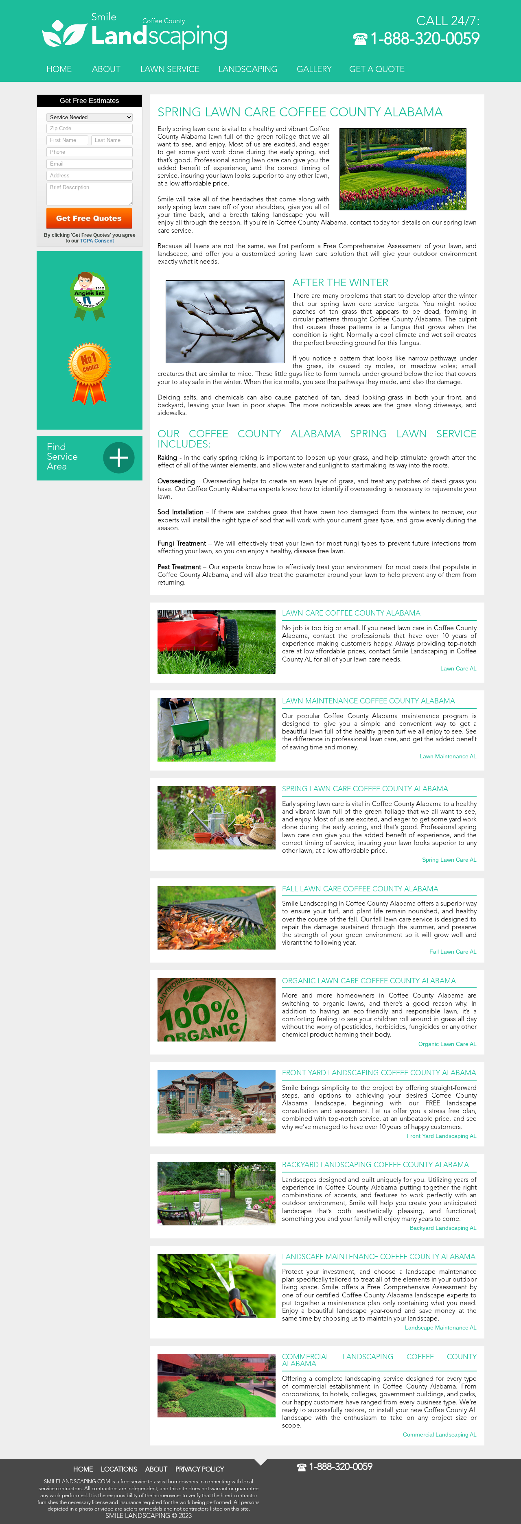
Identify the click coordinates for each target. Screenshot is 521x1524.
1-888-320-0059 (425, 40)
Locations (119, 1470)
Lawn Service (169, 70)
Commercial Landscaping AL (440, 1435)
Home (59, 70)
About (106, 70)
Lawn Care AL (458, 669)
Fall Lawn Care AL (453, 952)
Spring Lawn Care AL (449, 860)
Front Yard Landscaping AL (442, 1136)
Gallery (314, 70)
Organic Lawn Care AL (447, 1044)
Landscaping (248, 70)
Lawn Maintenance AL (448, 757)
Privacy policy (199, 1470)
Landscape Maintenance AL (441, 1328)
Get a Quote (377, 70)
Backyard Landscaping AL (443, 1228)
